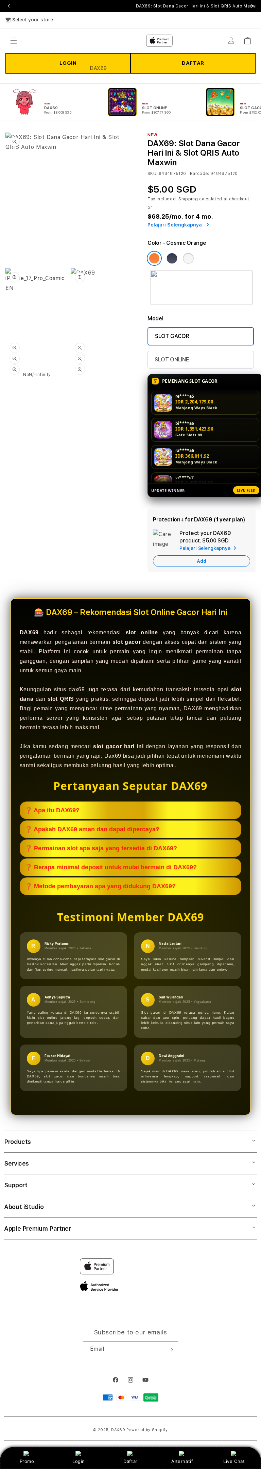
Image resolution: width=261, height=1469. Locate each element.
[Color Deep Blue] (172, 258)
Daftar (130, 1461)
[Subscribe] (170, 1349)
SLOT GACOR (172, 336)
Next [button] (252, 6)
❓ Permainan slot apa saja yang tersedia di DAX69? (101, 848)
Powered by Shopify (147, 1430)
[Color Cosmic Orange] (154, 258)
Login (78, 1461)
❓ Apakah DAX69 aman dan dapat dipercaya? (92, 829)
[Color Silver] (188, 258)
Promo (27, 1461)
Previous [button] (8, 6)
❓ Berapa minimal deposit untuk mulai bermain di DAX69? (111, 867)
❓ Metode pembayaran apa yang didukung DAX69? (100, 886)
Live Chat (234, 1461)
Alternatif (182, 1461)
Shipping (188, 199)
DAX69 (118, 1430)
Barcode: (199, 173)
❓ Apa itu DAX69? (52, 810)
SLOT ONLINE (172, 359)
